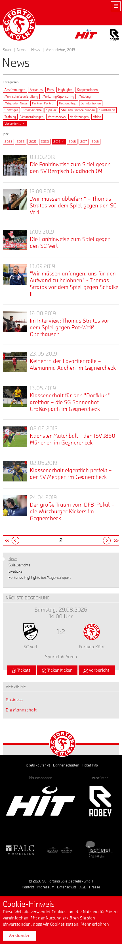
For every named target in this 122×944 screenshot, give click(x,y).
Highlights (65, 89)
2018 (72, 141)
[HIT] (40, 801)
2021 (32, 141)
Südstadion (107, 110)
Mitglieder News (16, 103)
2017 (83, 141)
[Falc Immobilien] (20, 850)
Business (14, 700)
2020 (45, 141)
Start (7, 50)
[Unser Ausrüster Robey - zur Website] (114, 36)
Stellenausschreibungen (78, 110)
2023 (8, 141)
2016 (95, 141)
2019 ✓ (58, 141)
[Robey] (100, 801)
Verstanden (20, 935)
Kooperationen (87, 89)
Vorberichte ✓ (15, 123)
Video (97, 117)
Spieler (51, 110)
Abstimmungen (15, 89)
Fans (50, 89)
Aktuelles (36, 89)
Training (10, 117)
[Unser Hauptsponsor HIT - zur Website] (86, 35)
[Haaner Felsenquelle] (60, 850)
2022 (21, 141)
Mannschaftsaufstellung (21, 96)
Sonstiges (11, 110)
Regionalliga (67, 103)
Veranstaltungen (31, 117)
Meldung (85, 96)
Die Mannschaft (21, 710)
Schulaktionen (91, 103)
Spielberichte (32, 110)
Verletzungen (79, 117)
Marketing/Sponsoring (58, 96)
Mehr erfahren (95, 924)
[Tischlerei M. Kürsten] (99, 850)
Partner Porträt (43, 103)
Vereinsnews (57, 117)
